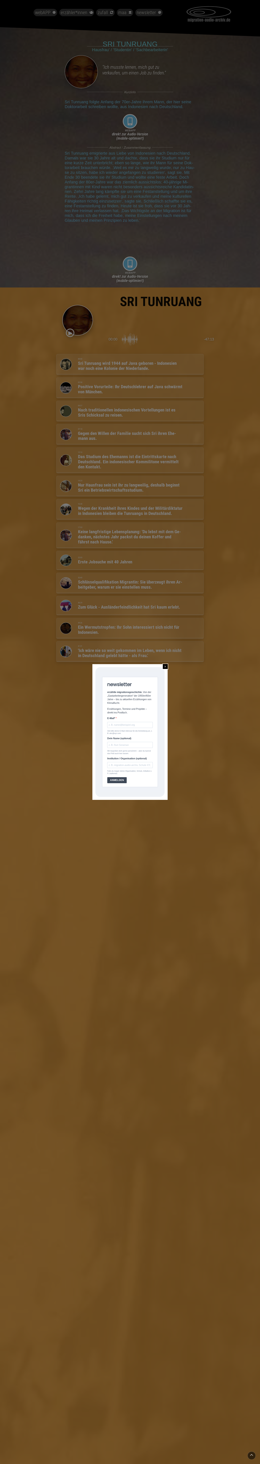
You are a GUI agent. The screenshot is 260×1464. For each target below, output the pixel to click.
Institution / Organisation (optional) (127, 758)
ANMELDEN (117, 780)
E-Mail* (111, 718)
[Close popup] (165, 666)
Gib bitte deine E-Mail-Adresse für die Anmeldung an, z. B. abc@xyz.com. (129, 732)
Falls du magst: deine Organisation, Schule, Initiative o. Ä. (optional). (129, 772)
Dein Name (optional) (119, 738)
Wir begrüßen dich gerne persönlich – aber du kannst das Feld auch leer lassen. (129, 752)
